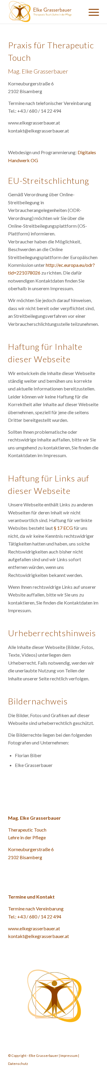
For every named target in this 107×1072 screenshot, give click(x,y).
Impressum (69, 1055)
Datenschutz (18, 1063)
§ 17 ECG (63, 528)
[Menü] (91, 12)
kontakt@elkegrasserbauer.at (38, 936)
